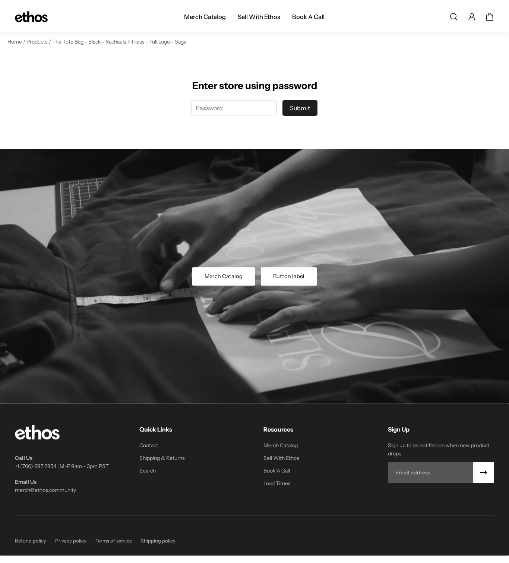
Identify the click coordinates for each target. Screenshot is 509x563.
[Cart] (490, 17)
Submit (300, 108)
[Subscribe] (483, 472)
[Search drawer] (454, 17)
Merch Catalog (224, 276)
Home (15, 41)
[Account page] (472, 17)
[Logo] (31, 17)
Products (37, 41)
